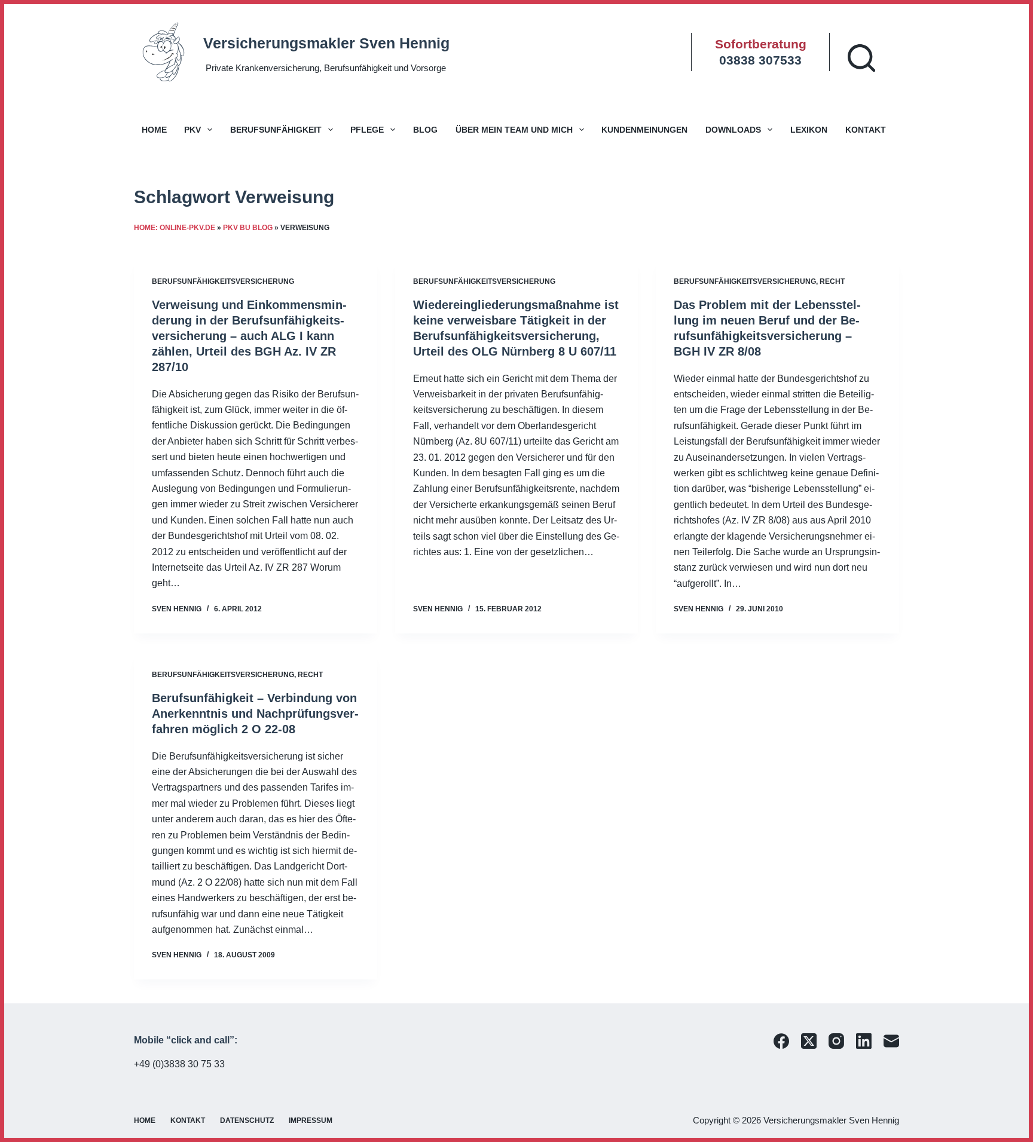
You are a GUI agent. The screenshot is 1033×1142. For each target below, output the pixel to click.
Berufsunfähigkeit (276, 129)
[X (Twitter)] (809, 1041)
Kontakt (865, 129)
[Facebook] (781, 1041)
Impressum (310, 1120)
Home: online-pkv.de (174, 227)
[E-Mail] (891, 1041)
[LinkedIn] (864, 1041)
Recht (832, 281)
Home (154, 129)
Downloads (733, 129)
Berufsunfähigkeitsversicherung (223, 281)
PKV (192, 129)
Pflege (367, 129)
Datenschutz (247, 1120)
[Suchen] (861, 58)
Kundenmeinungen (644, 129)
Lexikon (808, 129)
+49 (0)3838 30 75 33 (179, 1064)
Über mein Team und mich (514, 129)
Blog (425, 129)
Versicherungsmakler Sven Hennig (326, 43)
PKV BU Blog (248, 227)
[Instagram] (836, 1041)
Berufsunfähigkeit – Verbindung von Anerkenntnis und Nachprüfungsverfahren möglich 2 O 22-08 (255, 713)
